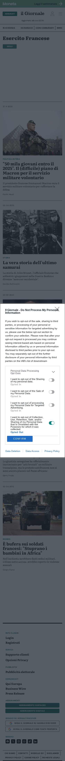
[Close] (58, 310)
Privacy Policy (52, 451)
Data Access (32, 451)
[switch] (51, 380)
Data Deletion (12, 451)
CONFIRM (19, 438)
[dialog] (32, 381)
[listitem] (32, 372)
